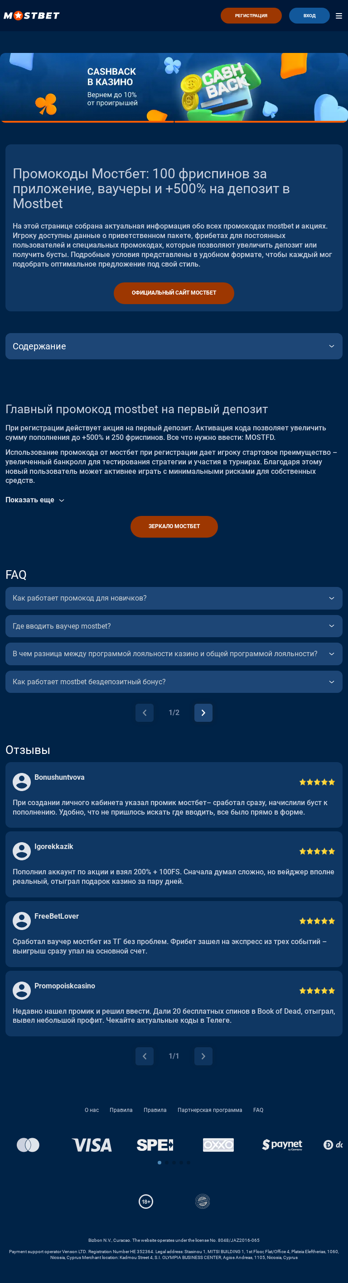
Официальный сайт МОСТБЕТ (174, 293)
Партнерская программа (210, 1110)
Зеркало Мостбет (174, 526)
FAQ (258, 1110)
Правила (121, 1110)
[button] (159, 1162)
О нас (92, 1110)
